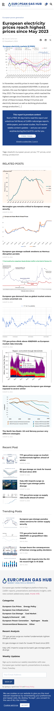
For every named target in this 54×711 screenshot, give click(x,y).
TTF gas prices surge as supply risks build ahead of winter (34, 496)
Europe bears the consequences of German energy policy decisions (35, 548)
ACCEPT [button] (24, 705)
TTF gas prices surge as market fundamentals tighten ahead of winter (34, 457)
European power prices (26, 152)
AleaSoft (11, 152)
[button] (40, 40)
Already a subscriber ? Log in (27, 141)
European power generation (13, 17)
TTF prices (41, 152)
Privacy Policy (29, 687)
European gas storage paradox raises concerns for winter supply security (35, 521)
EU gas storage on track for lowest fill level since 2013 (35, 470)
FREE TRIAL (27, 136)
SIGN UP (8, 682)
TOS (20, 687)
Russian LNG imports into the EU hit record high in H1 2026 (35, 560)
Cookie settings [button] (11, 705)
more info (35, 594)
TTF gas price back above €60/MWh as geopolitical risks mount (33, 535)
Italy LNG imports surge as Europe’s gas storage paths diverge (32, 483)
